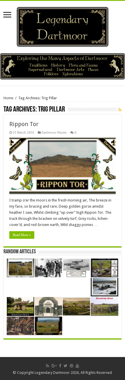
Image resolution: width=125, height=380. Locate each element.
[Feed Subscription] (120, 109)
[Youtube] (77, 365)
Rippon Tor (23, 124)
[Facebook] (60, 365)
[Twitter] (65, 365)
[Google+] (54, 365)
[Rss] (47, 365)
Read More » (22, 235)
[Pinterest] (71, 365)
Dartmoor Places (54, 133)
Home (8, 98)
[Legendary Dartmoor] (62, 26)
